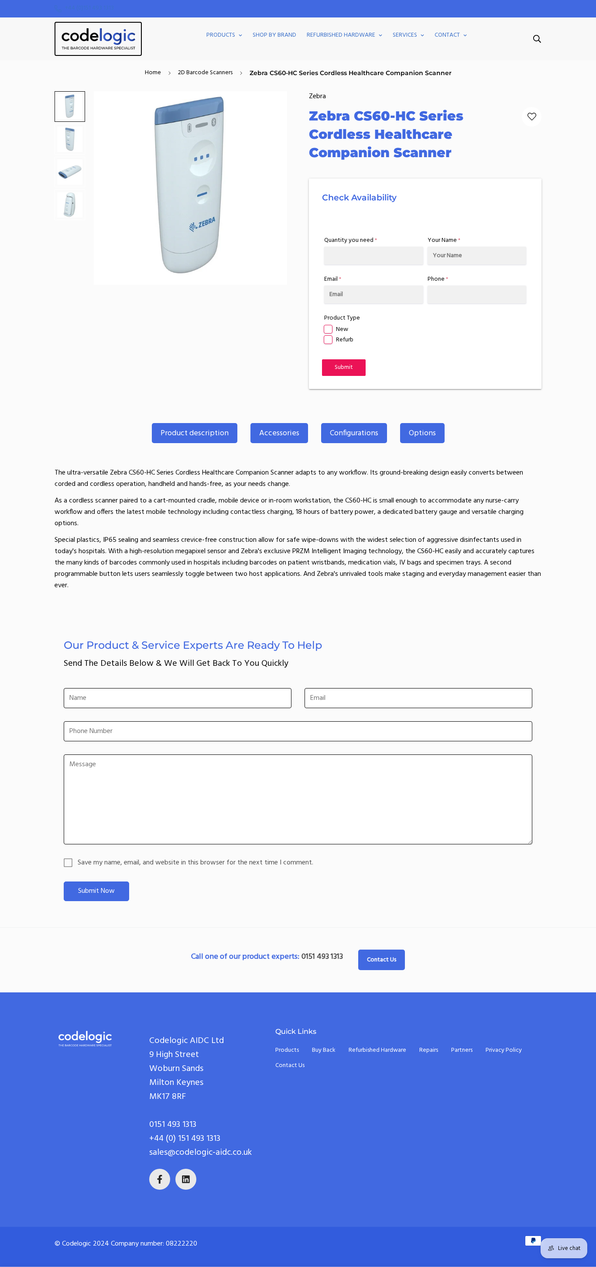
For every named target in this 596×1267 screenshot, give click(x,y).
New (342, 329)
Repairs (428, 1050)
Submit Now (96, 891)
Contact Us (381, 960)
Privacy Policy (504, 1050)
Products (220, 35)
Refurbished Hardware (341, 35)
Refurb (344, 340)
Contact (447, 35)
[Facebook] (159, 1179)
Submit (344, 367)
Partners (462, 1050)
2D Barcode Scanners (205, 73)
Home (153, 73)
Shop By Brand (274, 35)
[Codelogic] (98, 38)
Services (405, 35)
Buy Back (324, 1050)
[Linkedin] (185, 1179)
